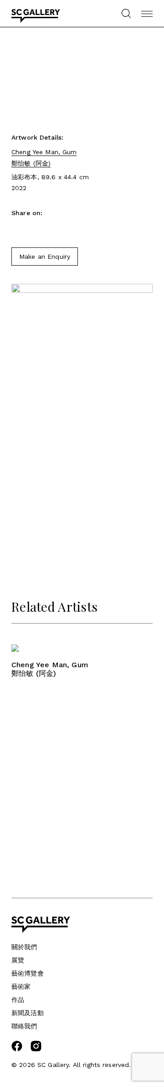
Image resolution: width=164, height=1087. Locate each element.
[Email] (31, 229)
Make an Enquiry (44, 256)
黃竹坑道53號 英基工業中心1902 (59, 816)
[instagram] (36, 1049)
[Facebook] (15, 229)
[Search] (126, 13)
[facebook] (16, 1049)
